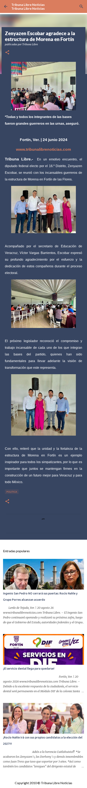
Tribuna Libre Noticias (28, 4)
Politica (11, 491)
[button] (7, 52)
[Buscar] (81, 6)
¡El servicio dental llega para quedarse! (28, 668)
